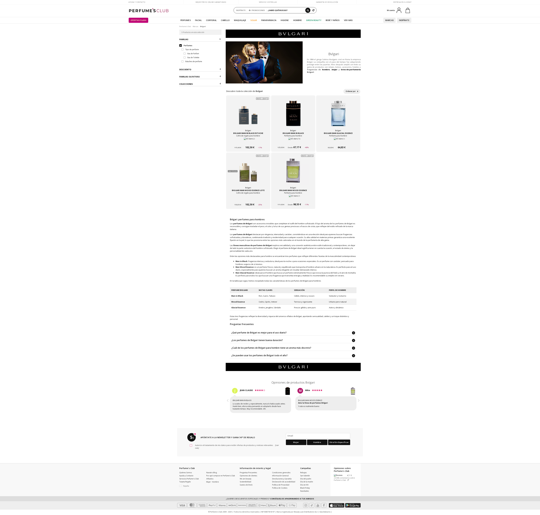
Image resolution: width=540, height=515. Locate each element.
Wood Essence (238, 301)
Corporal (211, 20)
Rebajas (303, 472)
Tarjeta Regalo (185, 482)
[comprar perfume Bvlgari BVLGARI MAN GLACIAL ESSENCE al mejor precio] (338, 116)
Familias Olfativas (189, 76)
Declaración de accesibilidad (283, 482)
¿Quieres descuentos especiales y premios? (270, 498)
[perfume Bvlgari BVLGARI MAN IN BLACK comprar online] (293, 142)
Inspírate (404, 20)
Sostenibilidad (245, 482)
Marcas (389, 20)
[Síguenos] (323, 505)
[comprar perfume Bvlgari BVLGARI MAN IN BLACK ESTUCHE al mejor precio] (248, 116)
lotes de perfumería (351, 69)
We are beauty (245, 479)
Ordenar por (351, 91)
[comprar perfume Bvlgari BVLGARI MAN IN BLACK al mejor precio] (293, 116)
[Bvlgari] (293, 33)
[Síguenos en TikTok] (311, 505)
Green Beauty (313, 20)
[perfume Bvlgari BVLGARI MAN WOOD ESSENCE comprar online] (293, 199)
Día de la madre (306, 482)
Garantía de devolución (327, 2)
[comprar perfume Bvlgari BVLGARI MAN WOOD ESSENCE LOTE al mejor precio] (248, 173)
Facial (198, 20)
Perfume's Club (185, 26)
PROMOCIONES (258, 10)
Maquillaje (240, 20)
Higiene (285, 20)
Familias (183, 39)
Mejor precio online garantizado (211, 2)
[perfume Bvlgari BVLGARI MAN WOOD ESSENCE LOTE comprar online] (248, 199)
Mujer (296, 442)
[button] (228, 401)
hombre (326, 69)
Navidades (304, 491)
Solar (253, 20)
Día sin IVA (304, 485)
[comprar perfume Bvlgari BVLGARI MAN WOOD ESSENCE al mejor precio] (293, 173)
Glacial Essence (238, 307)
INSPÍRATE (241, 10)
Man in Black (237, 296)
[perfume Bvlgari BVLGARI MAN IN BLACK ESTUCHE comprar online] (248, 142)
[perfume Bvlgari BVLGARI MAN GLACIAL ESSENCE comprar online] (338, 142)
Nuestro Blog (211, 472)
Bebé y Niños (333, 20)
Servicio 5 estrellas (268, 2)
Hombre (297, 20)
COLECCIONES (186, 84)
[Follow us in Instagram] (305, 505)
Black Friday (305, 488)
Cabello (225, 20)
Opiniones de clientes (248, 475)
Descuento (185, 69)
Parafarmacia (268, 20)
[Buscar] (307, 10)
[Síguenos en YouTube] (317, 505)
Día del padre (305, 479)
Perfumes (185, 20)
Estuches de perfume (193, 61)
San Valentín (305, 475)
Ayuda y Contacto (137, 2)
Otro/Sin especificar (339, 442)
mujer (334, 69)
